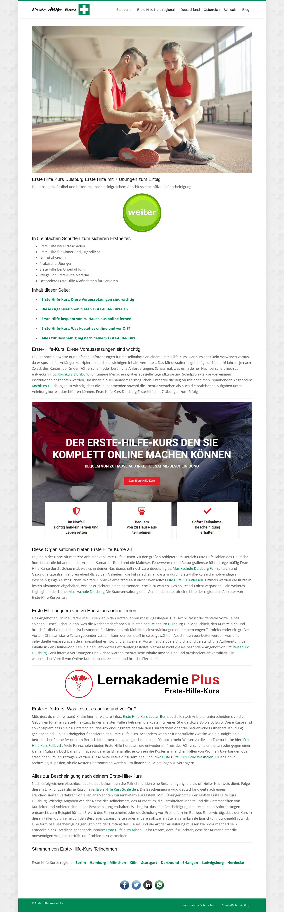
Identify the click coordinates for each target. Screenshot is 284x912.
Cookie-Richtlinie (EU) (235, 905)
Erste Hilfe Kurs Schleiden (117, 789)
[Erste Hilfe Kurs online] (61, 9)
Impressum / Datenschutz (199, 905)
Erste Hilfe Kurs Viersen (184, 580)
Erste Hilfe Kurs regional (156, 10)
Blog (245, 10)
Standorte (123, 10)
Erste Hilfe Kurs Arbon (124, 830)
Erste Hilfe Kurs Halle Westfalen (187, 757)
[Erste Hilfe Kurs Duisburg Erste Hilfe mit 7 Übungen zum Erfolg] (142, 99)
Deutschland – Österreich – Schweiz (208, 10)
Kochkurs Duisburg (73, 374)
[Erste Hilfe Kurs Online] (142, 211)
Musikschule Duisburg (191, 568)
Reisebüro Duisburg (167, 624)
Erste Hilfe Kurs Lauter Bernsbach (150, 716)
